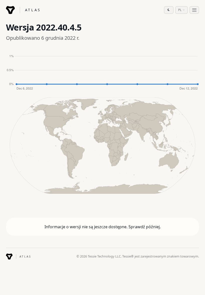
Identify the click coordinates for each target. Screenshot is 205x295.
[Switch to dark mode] (169, 10)
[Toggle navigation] (194, 10)
